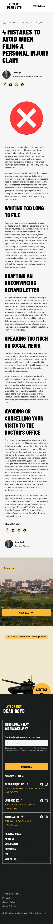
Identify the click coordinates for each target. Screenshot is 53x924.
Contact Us (41, 501)
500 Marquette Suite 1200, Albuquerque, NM (24, 788)
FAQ (6, 853)
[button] (10, 84)
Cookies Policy (8, 902)
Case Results (11, 843)
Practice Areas (13, 833)
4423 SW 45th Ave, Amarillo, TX (18, 821)
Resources (10, 848)
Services (34, 504)
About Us (9, 838)
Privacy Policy (8, 898)
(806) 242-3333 (39, 5)
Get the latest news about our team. (23, 737)
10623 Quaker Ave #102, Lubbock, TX (21, 804)
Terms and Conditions (11, 893)
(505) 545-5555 (11, 792)
